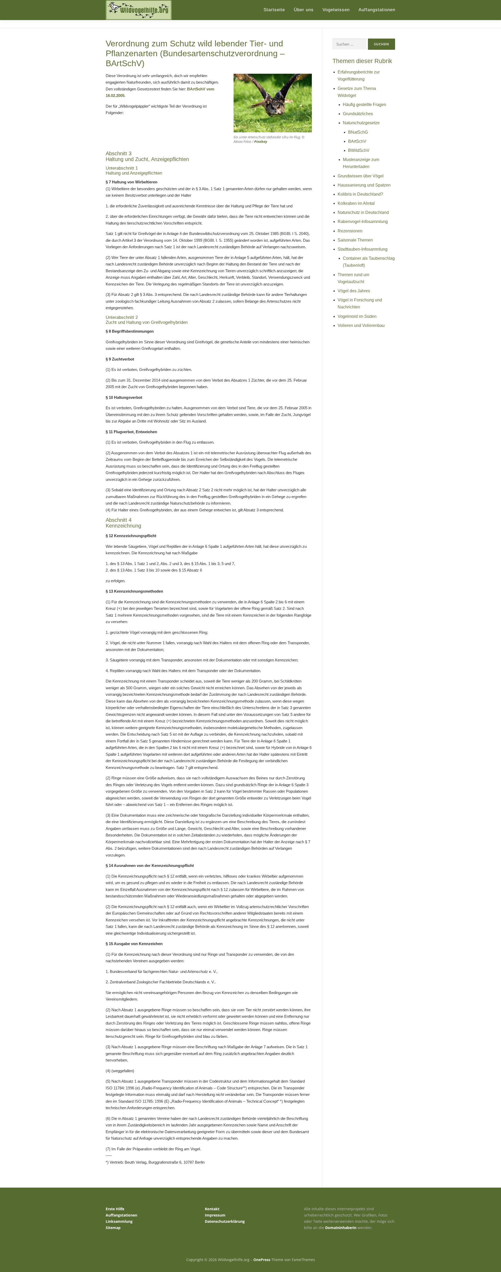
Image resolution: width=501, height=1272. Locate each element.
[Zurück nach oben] (479, 1247)
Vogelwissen (336, 9)
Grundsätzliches (358, 113)
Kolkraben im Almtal (356, 203)
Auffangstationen (377, 9)
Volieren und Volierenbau (361, 325)
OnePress (261, 1259)
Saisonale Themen (355, 240)
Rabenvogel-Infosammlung (363, 221)
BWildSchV (358, 150)
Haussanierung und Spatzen (364, 185)
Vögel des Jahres (354, 291)
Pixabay (260, 141)
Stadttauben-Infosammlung (362, 249)
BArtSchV (357, 141)
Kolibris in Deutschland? (360, 194)
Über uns (304, 9)
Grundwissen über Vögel (361, 176)
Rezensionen (350, 231)
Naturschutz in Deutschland (363, 212)
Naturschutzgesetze (361, 123)
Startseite (274, 9)
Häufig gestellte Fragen (364, 104)
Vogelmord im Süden (357, 316)
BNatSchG (358, 132)
